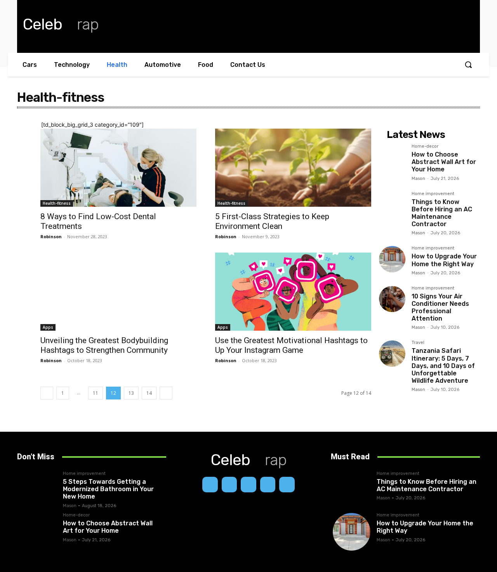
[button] (468, 64)
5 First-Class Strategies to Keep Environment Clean (272, 221)
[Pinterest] (268, 484)
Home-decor (425, 146)
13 (131, 393)
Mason (418, 178)
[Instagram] (229, 484)
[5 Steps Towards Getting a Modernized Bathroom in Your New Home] (38, 490)
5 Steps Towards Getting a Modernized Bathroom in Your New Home (108, 489)
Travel (418, 342)
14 (149, 393)
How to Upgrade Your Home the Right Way (444, 260)
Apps (48, 327)
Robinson (51, 236)
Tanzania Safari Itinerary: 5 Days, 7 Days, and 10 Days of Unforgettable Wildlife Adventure (443, 365)
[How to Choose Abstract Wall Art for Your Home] (392, 157)
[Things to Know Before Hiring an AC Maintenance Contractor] (392, 205)
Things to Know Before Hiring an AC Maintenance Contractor (442, 213)
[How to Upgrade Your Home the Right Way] (392, 259)
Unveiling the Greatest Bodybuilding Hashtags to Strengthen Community (104, 345)
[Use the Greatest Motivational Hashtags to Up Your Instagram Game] (293, 292)
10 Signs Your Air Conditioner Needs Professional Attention (440, 308)
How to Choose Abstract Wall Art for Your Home (444, 162)
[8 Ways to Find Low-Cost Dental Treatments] (118, 168)
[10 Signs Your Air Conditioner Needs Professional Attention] (392, 299)
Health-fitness (57, 203)
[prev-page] (46, 393)
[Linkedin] (248, 484)
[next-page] (166, 393)
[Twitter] (287, 484)
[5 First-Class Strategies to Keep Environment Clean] (293, 168)
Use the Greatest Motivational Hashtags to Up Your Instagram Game (291, 345)
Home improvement (433, 194)
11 (95, 393)
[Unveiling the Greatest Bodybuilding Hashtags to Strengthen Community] (118, 292)
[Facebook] (210, 484)
